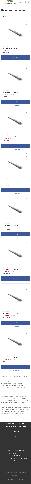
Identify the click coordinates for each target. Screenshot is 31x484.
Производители (10, 426)
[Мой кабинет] (25, 2)
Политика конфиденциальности (13, 465)
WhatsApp (15, 436)
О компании (10, 423)
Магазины (22, 426)
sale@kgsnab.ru (16, 444)
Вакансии (20, 429)
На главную (15, 431)
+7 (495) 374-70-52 (15, 441)
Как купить (21, 423)
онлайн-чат (13, 417)
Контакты (10, 429)
